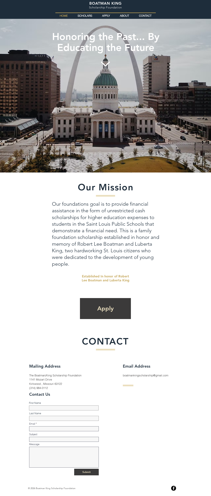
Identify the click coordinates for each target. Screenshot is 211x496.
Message (34, 444)
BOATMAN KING (105, 3)
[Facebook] (173, 488)
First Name (35, 403)
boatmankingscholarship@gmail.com (145, 375)
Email (32, 423)
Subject (33, 434)
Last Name (35, 413)
